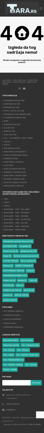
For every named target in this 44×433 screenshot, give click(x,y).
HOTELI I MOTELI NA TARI (14, 111)
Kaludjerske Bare (28, 251)
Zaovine (7, 295)
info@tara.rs (11, 410)
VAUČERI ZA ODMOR (12, 315)
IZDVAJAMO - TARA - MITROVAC (17, 213)
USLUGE (8, 285)
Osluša (30, 271)
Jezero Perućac (10, 251)
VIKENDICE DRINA (11, 159)
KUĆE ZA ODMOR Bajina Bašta (16, 155)
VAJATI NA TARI (10, 135)
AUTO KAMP (8, 165)
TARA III (7, 206)
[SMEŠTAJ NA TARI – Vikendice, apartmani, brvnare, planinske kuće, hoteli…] (22, 14)
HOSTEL (7, 145)
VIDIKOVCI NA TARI (12, 290)
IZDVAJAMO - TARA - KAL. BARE (16, 209)
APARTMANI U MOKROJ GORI (15, 176)
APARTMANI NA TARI (12, 104)
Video (19, 285)
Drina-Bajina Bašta (10, 340)
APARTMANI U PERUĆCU (13, 162)
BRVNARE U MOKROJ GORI (14, 179)
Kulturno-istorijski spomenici (26, 256)
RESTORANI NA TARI (12, 148)
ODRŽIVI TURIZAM (24, 266)
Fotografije (24, 246)
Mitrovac (8, 266)
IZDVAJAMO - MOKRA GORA (15, 230)
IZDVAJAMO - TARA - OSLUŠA (16, 223)
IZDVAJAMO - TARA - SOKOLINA (16, 226)
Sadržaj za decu (10, 323)
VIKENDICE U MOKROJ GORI (14, 172)
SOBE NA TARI (9, 131)
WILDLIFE (29, 290)
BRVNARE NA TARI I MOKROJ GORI (17, 114)
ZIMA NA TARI (21, 295)
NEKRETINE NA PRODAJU (14, 186)
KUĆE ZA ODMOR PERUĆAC (15, 169)
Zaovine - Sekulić (9, 370)
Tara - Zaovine (30, 365)
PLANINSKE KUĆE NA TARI (14, 101)
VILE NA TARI (9, 128)
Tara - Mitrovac (23, 350)
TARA (6, 199)
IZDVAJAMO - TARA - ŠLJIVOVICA (17, 219)
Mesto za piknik (28, 261)
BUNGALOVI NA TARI (12, 124)
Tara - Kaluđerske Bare (30, 345)
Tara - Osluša (8, 355)
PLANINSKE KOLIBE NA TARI (15, 118)
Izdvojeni (7, 142)
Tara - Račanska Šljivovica (13, 360)
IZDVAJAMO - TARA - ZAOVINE (16, 216)
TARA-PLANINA (34, 424)
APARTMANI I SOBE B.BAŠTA (15, 152)
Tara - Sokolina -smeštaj (12, 365)
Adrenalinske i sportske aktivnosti (18, 241)
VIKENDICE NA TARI (11, 107)
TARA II (6, 202)
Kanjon (7, 256)
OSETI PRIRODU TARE (13, 271)
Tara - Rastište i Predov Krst (27, 355)
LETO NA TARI (10, 261)
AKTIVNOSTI (10, 246)
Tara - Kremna (8, 350)
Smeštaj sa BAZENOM (12, 319)
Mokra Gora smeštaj (11, 345)
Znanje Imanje (10, 300)
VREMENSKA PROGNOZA (13, 327)
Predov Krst (9, 280)
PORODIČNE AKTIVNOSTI (15, 276)
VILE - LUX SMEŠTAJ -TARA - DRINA (18, 138)
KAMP (6, 121)
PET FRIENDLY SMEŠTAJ (13, 311)
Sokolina (22, 280)
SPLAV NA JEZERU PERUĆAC (15, 182)
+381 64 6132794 (12, 404)
